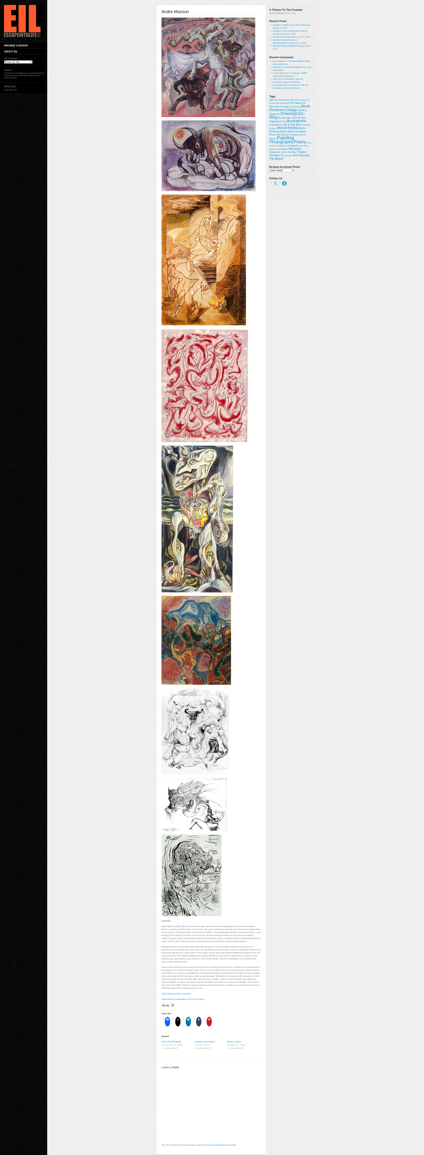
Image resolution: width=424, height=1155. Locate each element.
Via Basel (276, 158)
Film (284, 121)
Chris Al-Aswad (276, 13)
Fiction (302, 117)
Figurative (275, 121)
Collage (291, 110)
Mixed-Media (287, 128)
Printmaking (281, 146)
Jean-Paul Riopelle (171, 1041)
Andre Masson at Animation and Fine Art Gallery (182, 999)
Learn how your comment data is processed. (216, 1145)
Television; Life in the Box (282, 152)
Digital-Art (274, 114)
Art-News (295, 103)
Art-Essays (300, 100)
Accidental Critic (287, 100)
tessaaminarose (280, 85)
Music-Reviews (290, 134)
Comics (302, 110)
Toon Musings (301, 155)
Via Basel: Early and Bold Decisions (289, 46)
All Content (10, 58)
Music (283, 131)
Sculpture (293, 145)
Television (294, 148)
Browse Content (16, 45)
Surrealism (283, 149)
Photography (281, 142)
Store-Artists (303, 146)
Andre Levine (234, 1041)
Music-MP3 (275, 134)
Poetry (300, 141)
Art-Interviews (282, 103)
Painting (285, 137)
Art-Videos (285, 106)
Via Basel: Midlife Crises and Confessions (291, 25)
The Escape (286, 155)
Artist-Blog (296, 107)
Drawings (289, 113)
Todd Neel (277, 67)
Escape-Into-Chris (287, 117)
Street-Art (273, 149)
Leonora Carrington (204, 1041)
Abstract (273, 100)
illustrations (296, 121)
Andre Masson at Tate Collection (176, 994)
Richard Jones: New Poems (285, 37)
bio (201, 988)
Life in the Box (291, 124)
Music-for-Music (297, 131)
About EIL (11, 51)
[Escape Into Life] (24, 36)
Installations (275, 124)
